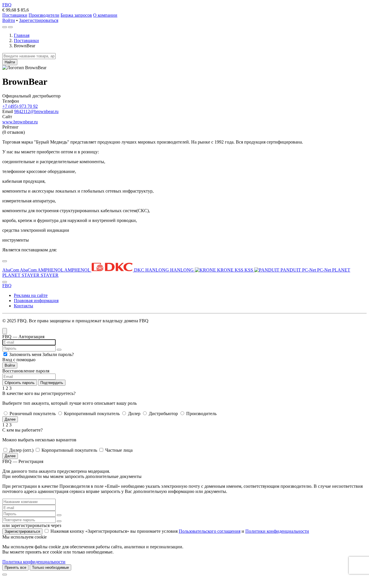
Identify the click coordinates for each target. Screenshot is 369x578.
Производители (44, 15)
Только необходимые (50, 567)
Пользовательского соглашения (209, 531)
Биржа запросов (76, 15)
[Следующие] (4, 282)
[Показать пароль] (59, 350)
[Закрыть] (4, 574)
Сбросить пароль (20, 383)
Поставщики (14, 15)
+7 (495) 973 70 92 (20, 106)
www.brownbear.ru (20, 121)
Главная (21, 35)
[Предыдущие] (4, 261)
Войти (8, 20)
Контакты (23, 305)
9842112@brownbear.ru (36, 111)
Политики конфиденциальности (277, 531)
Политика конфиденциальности (33, 561)
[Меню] (10, 27)
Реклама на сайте (31, 295)
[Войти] (4, 27)
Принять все (15, 567)
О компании (105, 15)
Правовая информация (36, 300)
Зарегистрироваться (38, 20)
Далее (10, 419)
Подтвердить (51, 383)
